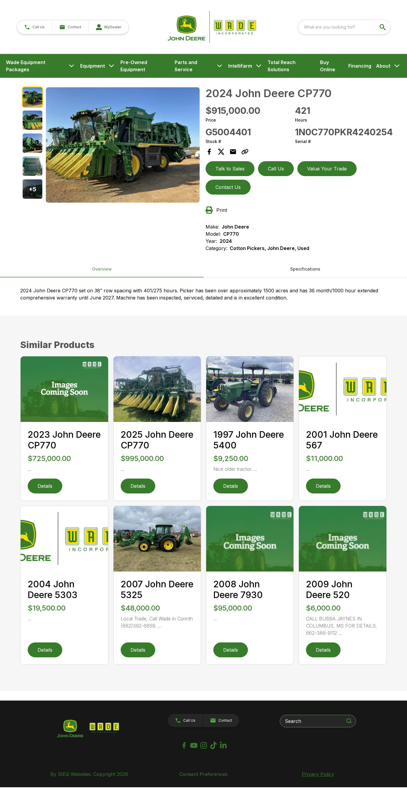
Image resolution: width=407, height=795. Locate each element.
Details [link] (45, 486)
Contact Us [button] (228, 187)
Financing (359, 66)
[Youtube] (194, 745)
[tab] (32, 97)
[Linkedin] (223, 745)
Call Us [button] (276, 169)
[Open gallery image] (123, 145)
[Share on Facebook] (209, 151)
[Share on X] (221, 151)
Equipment (92, 66)
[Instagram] (203, 745)
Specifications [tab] (305, 268)
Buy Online (327, 65)
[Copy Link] (244, 151)
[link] (108, 27)
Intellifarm (240, 66)
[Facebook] (184, 745)
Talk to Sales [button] (230, 169)
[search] (383, 27)
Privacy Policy (318, 774)
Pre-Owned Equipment (133, 65)
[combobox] (344, 27)
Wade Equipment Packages (25, 65)
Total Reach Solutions (282, 65)
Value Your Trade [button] (327, 169)
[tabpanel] (123, 145)
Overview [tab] (102, 268)
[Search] (349, 721)
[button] (34, 27)
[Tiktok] (213, 745)
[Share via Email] (233, 151)
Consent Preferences (203, 774)
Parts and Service (186, 65)
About (383, 66)
